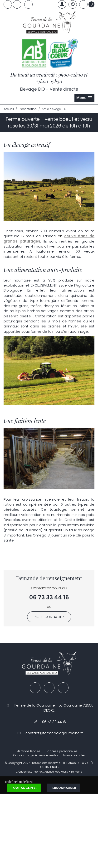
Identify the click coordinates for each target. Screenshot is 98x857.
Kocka (64, 772)
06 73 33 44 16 (49, 597)
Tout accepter (24, 787)
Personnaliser (63, 787)
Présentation (28, 109)
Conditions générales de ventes (35, 755)
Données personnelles (61, 751)
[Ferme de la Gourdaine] (48, 23)
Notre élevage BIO (54, 109)
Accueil (9, 109)
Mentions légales (28, 751)
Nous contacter (49, 616)
